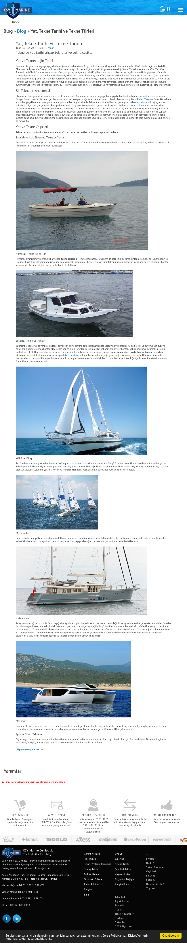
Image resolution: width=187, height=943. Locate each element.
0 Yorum (50, 47)
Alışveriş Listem (123, 874)
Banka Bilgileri (91, 884)
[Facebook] (6, 918)
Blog (15, 22)
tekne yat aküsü (71, 355)
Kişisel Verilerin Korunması (98, 864)
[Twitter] (16, 918)
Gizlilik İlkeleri (91, 874)
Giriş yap (119, 858)
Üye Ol (118, 853)
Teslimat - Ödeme (93, 879)
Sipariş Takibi (91, 869)
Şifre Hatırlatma (123, 869)
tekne (56, 69)
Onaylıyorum (170, 936)
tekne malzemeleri (139, 105)
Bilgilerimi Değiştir (124, 879)
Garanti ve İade (92, 853)
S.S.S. (87, 894)
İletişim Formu (122, 884)
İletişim (88, 889)
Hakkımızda (90, 858)
